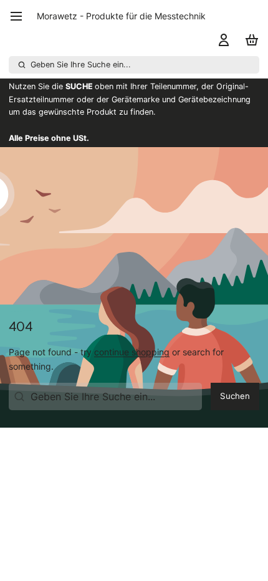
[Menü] (20, 16)
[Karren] (249, 40)
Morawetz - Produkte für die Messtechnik (121, 16)
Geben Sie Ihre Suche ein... (81, 64)
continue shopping (132, 352)
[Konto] (221, 40)
